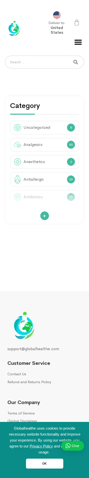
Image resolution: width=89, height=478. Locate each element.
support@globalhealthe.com (33, 348)
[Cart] (77, 22)
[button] (78, 42)
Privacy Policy (41, 446)
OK (44, 463)
